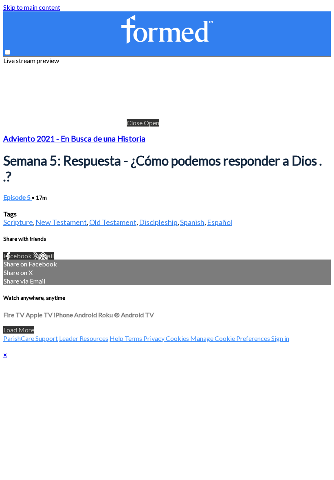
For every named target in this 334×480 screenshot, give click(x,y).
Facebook (18, 256)
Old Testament (112, 222)
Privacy (154, 338)
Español (219, 222)
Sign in (280, 338)
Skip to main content (31, 7)
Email (46, 256)
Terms (134, 338)
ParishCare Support (30, 338)
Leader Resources (83, 338)
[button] (7, 52)
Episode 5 (17, 197)
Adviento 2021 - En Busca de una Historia (74, 138)
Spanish (192, 222)
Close (135, 123)
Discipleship (158, 222)
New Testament (61, 222)
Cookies (178, 338)
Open (151, 123)
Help (117, 338)
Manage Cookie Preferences (230, 338)
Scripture (18, 222)
